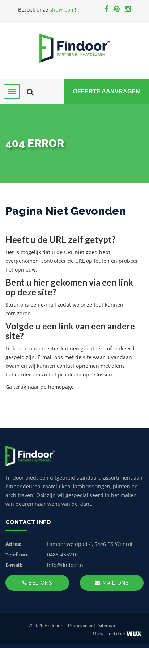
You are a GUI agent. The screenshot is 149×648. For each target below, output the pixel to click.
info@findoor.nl (66, 564)
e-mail (48, 304)
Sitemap (106, 625)
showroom (62, 9)
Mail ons (115, 583)
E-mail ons (50, 357)
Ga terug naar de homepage (39, 386)
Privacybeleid (81, 625)
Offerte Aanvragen (106, 91)
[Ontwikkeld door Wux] (134, 634)
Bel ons (39, 583)
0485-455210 (62, 554)
